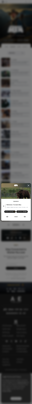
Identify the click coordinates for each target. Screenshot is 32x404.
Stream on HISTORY (9, 211)
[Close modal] (28, 185)
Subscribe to (20, 211)
